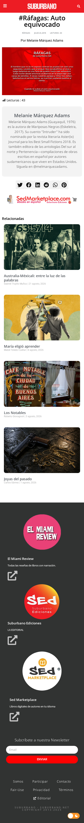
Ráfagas (26, 33)
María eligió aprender (22, 346)
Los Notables (15, 412)
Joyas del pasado (18, 479)
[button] (78, 6)
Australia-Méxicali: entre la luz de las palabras (34, 277)
